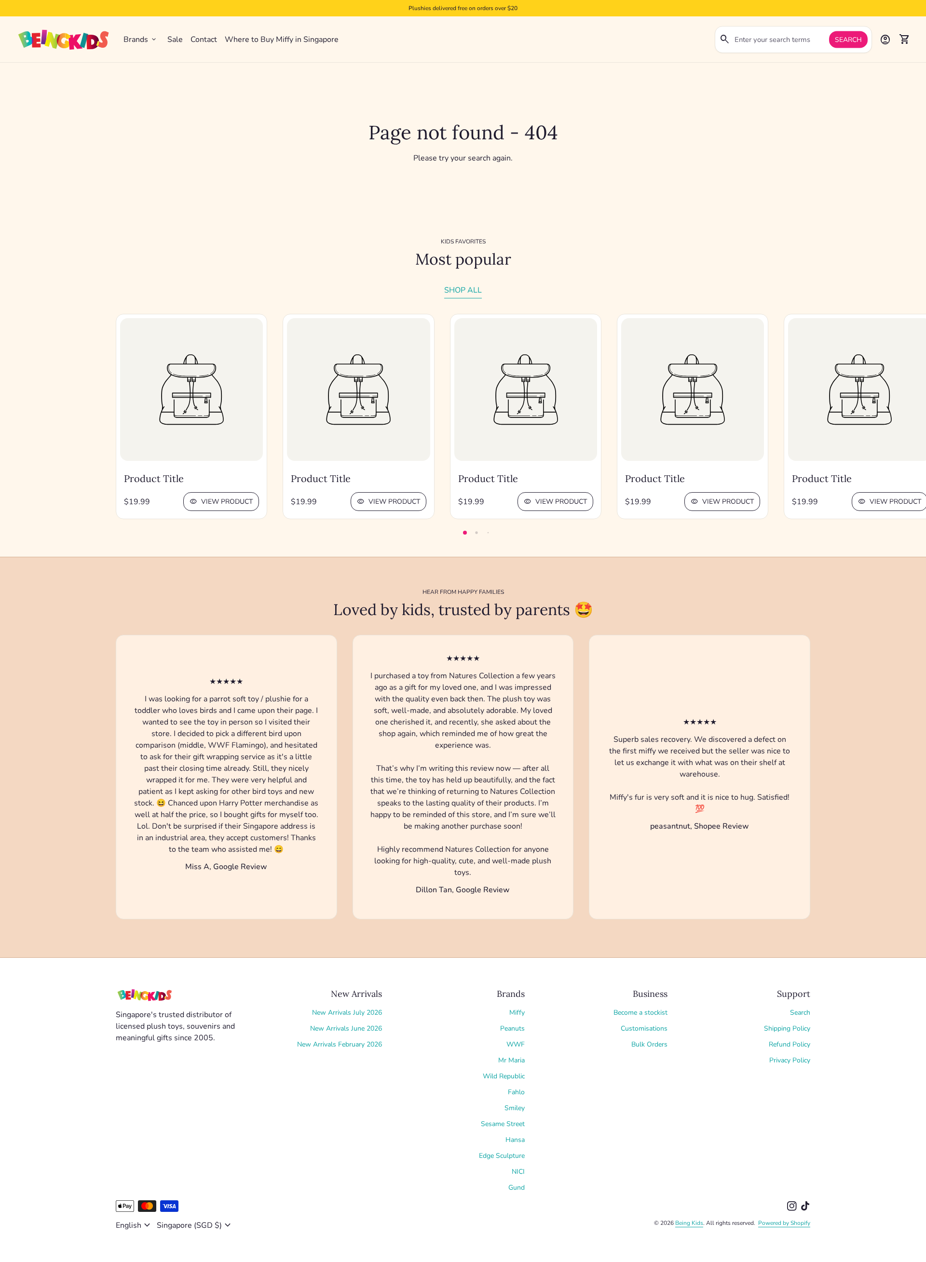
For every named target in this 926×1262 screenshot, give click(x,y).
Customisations (644, 1028)
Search (848, 39)
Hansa (515, 1139)
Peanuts (512, 1028)
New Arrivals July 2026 (347, 1012)
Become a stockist (640, 1012)
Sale (175, 39)
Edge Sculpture (502, 1155)
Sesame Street (503, 1123)
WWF (515, 1044)
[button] (465, 533)
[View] (191, 389)
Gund (516, 1187)
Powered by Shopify (784, 1223)
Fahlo (516, 1092)
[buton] (134, 1225)
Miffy (517, 1012)
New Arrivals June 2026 (346, 1028)
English (134, 1225)
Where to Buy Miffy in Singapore (282, 39)
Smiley (514, 1108)
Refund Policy (789, 1044)
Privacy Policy (789, 1060)
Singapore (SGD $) (195, 1225)
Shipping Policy (787, 1028)
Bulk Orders (649, 1044)
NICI (518, 1171)
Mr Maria (511, 1060)
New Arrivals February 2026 (339, 1044)
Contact (204, 39)
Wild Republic (504, 1076)
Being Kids (689, 1223)
